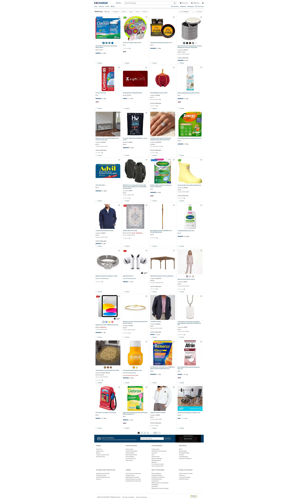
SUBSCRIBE (167, 438)
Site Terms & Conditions (128, 497)
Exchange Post (155, 481)
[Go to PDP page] (162, 28)
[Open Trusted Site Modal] (194, 496)
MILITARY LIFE (182, 445)
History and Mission (156, 473)
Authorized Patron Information (159, 451)
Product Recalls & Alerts (157, 466)
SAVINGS (98, 445)
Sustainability (155, 484)
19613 (155, 432)
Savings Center (100, 451)
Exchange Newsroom (157, 479)
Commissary (182, 475)
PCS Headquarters (183, 456)
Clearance (101, 6)
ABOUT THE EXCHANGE (158, 470)
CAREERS (128, 470)
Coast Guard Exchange (184, 477)
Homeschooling (183, 451)
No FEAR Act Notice (184, 479)
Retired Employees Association (133, 479)
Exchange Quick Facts (157, 475)
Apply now (98, 479)
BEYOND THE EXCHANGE (185, 470)
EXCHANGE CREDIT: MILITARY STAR (105, 470)
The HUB (181, 454)
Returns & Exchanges (157, 458)
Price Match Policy (100, 456)
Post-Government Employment (133, 473)
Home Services (129, 460)
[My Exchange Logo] (104, 3)
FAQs (153, 454)
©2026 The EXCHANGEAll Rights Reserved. (108, 497)
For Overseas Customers (158, 464)
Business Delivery (130, 453)
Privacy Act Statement (141, 497)
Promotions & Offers (101, 475)
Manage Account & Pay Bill (102, 473)
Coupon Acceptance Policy (102, 454)
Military (113, 6)
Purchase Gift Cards (131, 458)
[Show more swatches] (196, 43)
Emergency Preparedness (185, 458)
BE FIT (180, 449)
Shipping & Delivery (156, 460)
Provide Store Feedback (131, 451)
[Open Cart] (203, 3)
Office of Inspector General (186, 473)
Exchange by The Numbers (158, 477)
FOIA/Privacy (155, 486)
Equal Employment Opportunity (133, 481)
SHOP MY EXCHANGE (131, 445)
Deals (95, 6)
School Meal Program (184, 453)
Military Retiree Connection (132, 477)
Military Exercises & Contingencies (160, 482)
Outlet (107, 6)
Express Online (129, 449)
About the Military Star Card (103, 477)
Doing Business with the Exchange (160, 488)
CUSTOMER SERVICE (157, 445)
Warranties (154, 462)
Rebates (98, 453)
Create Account (155, 449)
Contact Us (154, 453)
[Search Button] (174, 3)
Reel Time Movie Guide (131, 454)
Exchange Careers (130, 475)
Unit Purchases (175, 6)
